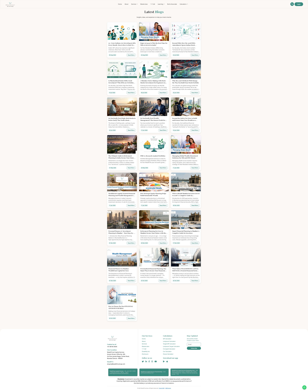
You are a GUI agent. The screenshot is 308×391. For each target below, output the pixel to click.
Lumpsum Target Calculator (171, 346)
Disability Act (146, 351)
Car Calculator (167, 351)
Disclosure (145, 354)
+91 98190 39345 (112, 347)
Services (144, 344)
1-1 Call (153, 4)
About (126, 4)
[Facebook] (149, 361)
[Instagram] (152, 361)
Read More (131, 55)
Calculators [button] (183, 4)
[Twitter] (143, 361)
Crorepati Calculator (169, 349)
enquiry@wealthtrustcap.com (116, 364)
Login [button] (299, 4)
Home (120, 4)
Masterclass (144, 4)
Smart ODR (161, 388)
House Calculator (168, 354)
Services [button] (134, 4)
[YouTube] (156, 361)
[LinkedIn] (146, 361)
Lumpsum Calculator (169, 341)
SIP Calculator (167, 339)
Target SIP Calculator (169, 344)
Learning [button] (160, 4)
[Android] (164, 361)
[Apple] (167, 361)
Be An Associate (172, 4)
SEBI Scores (168, 388)
